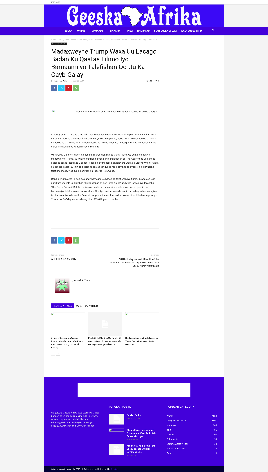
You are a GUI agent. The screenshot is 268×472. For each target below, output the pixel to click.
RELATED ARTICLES (62, 306)
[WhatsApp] (76, 88)
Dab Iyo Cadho (134, 415)
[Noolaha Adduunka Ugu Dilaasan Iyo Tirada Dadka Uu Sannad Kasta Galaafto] (142, 324)
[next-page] (58, 354)
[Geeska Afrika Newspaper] (134, 16)
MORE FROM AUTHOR (87, 306)
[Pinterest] (68, 88)
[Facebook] (54, 88)
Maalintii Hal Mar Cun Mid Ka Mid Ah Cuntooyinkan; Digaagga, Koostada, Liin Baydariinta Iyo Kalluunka (104, 341)
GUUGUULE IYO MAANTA (64, 259)
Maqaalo (97, 30)
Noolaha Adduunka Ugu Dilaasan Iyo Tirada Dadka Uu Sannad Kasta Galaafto (141, 341)
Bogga (68, 30)
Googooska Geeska (165, 30)
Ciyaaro (115, 30)
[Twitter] (61, 88)
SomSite (114, 469)
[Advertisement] (105, 101)
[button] (213, 31)
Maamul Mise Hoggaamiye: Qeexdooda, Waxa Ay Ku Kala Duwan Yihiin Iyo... (141, 433)
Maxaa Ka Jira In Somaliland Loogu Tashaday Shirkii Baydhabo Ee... (141, 449)
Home (53, 39)
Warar (81, 30)
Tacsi (130, 30)
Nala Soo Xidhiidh (192, 30)
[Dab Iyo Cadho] (116, 419)
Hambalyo (143, 30)
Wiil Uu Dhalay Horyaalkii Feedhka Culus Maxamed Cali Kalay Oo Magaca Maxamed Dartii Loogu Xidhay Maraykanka (134, 262)
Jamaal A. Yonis (60, 81)
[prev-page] (53, 354)
